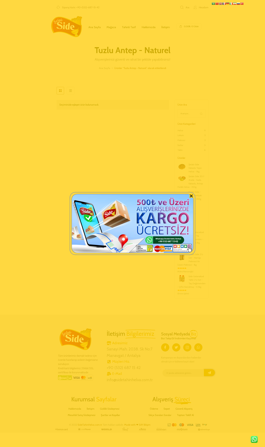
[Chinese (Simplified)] (217, 3)
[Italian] (231, 3)
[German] (228, 3)
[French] (224, 3)
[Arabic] (213, 3)
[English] (220, 3)
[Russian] (238, 3)
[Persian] (235, 3)
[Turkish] (242, 3)
